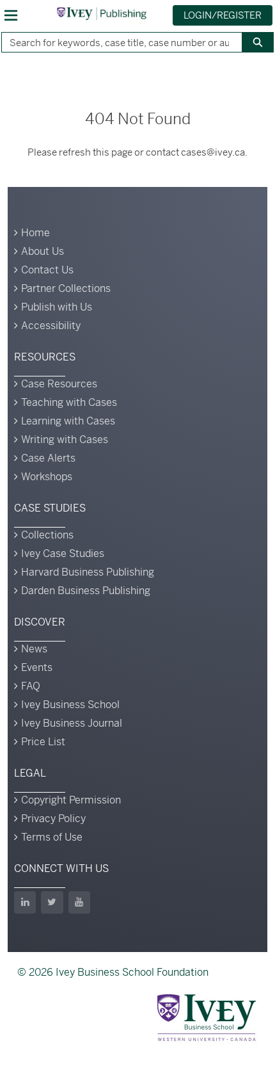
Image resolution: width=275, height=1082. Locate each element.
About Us (42, 251)
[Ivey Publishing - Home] (102, 13)
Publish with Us (56, 307)
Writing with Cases (64, 439)
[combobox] (117, 42)
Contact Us (47, 270)
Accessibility (51, 325)
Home (35, 232)
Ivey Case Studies (62, 553)
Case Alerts (48, 458)
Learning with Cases (68, 421)
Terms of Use (51, 837)
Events (36, 667)
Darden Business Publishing (85, 590)
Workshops (46, 476)
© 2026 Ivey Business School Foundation (112, 972)
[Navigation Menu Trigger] (11, 15)
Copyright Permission (71, 800)
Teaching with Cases (69, 402)
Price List (43, 741)
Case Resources (59, 384)
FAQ (30, 686)
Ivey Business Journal (71, 723)
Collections (47, 535)
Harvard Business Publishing (87, 572)
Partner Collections (66, 288)
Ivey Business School (70, 704)
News (34, 649)
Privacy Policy (53, 818)
